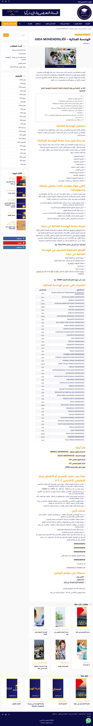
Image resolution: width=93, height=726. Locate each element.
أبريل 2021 (23, 153)
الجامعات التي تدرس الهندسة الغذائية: (72, 110)
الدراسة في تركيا (65, 23)
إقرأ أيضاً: (79, 113)
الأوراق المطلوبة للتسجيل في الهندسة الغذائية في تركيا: (66, 108)
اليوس (13, 224)
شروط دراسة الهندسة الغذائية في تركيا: (71, 106)
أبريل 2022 (23, 113)
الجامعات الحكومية (51, 88)
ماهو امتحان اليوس (60, 650)
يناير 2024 (23, 83)
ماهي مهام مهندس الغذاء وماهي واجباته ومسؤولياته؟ (67, 103)
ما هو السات (82, 650)
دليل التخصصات (78, 34)
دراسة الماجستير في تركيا (82, 617)
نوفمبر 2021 (22, 131)
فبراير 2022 (23, 120)
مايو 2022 (23, 109)
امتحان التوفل (22, 63)
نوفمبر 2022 (22, 105)
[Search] (19, 23)
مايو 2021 (23, 149)
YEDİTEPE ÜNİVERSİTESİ (76, 436)
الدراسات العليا (87, 629)
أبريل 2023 (23, 91)
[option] (14, 181)
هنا (56, 245)
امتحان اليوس (78, 23)
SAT (68, 233)
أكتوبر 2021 (22, 135)
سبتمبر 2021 (22, 138)
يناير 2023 (23, 102)
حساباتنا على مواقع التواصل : (73, 120)
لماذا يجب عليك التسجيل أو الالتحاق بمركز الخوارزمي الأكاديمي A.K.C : (63, 115)
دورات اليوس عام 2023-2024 (18, 67)
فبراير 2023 (23, 98)
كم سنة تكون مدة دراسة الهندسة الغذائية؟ (70, 101)
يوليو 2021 (23, 146)
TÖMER (44, 489)
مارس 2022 (23, 116)
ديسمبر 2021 (22, 127)
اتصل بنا (30, 23)
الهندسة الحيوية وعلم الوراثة (39, 617)
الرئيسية (88, 23)
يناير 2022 (23, 124)
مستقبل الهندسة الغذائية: (75, 98)
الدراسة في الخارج (50, 23)
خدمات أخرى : (78, 117)
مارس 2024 (23, 80)
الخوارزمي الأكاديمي (44, 720)
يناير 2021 (23, 164)
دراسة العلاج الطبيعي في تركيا (60, 617)
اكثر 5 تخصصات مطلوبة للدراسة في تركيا (39, 650)
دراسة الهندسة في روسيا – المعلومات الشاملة (21, 203)
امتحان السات (22, 53)
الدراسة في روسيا (11, 200)
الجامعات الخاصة (63, 88)
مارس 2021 (23, 157)
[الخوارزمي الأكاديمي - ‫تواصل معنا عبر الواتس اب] (88, 720)
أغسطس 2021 (22, 142)
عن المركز (38, 23)
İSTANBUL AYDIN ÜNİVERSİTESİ (73, 354)
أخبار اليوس (12, 221)
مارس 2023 (23, 94)
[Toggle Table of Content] (81, 96)
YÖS (37, 230)
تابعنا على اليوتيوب (8, 23)
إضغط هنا (70, 263)
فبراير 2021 (23, 160)
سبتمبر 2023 (22, 87)
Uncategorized (63, 662)
